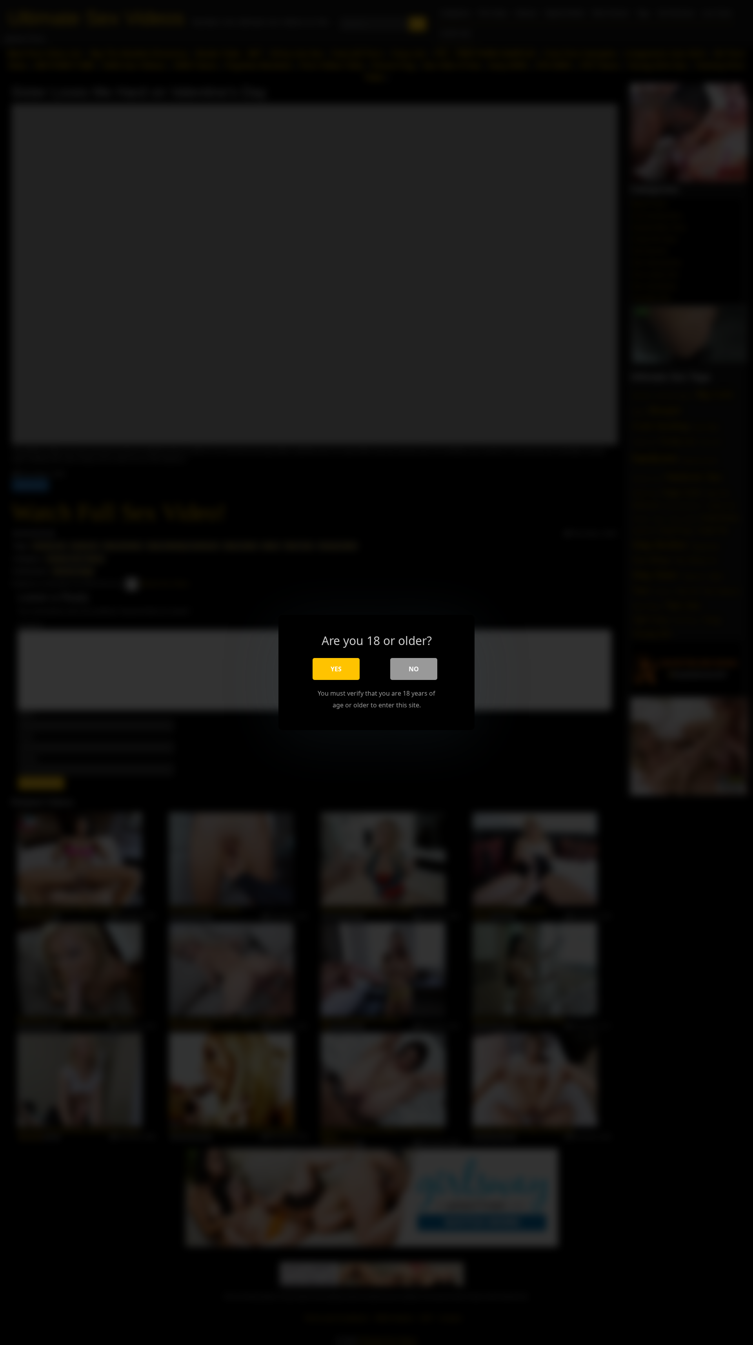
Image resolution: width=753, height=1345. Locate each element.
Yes (336, 669)
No (414, 669)
